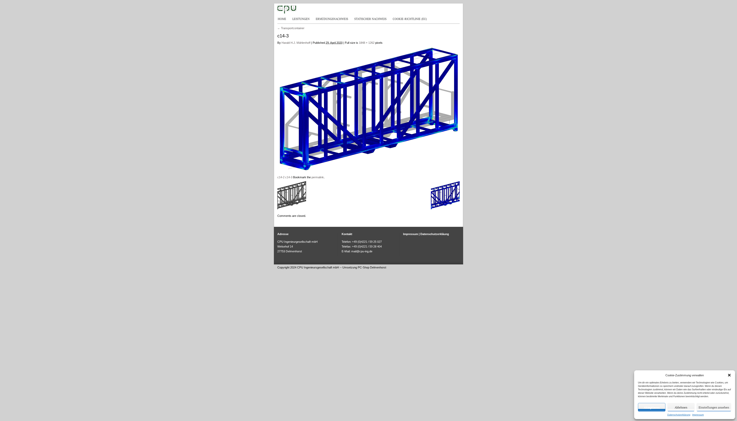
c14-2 (280, 177)
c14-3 (288, 177)
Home (282, 19)
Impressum (698, 415)
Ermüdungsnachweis (332, 19)
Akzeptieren (652, 407)
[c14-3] (368, 108)
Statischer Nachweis (370, 19)
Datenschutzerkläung (434, 234)
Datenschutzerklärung (678, 415)
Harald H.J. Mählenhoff (296, 42)
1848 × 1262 (366, 42)
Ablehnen (681, 407)
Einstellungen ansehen (714, 407)
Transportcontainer (290, 28)
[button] (729, 375)
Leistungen (301, 19)
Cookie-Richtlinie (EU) (410, 19)
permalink (317, 177)
